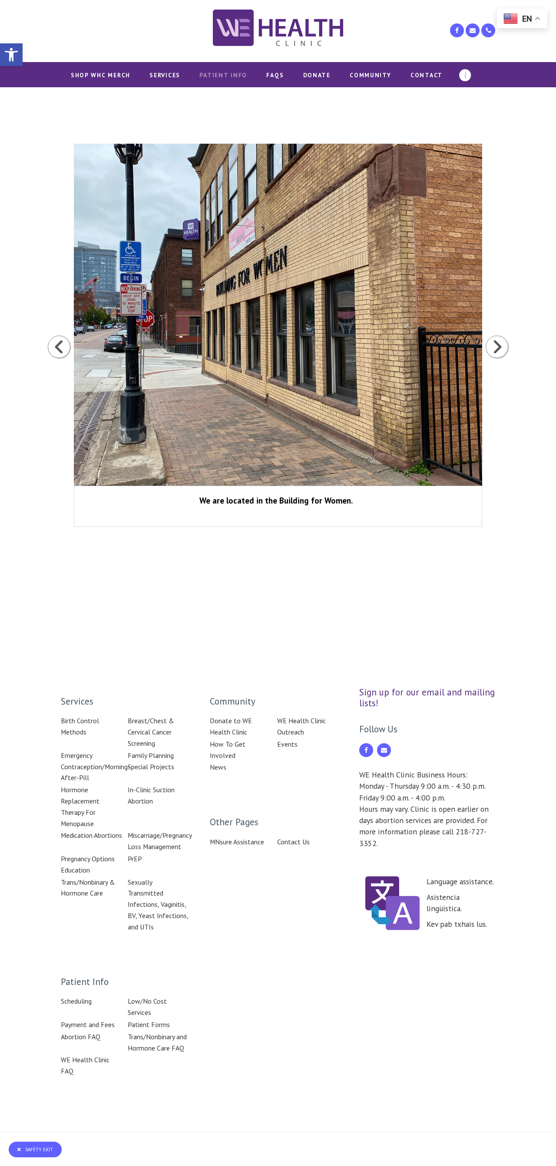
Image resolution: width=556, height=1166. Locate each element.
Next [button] (497, 347)
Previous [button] (59, 347)
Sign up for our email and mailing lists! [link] (427, 697)
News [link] (218, 767)
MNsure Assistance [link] (237, 841)
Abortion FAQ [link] (80, 1036)
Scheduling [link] (76, 1001)
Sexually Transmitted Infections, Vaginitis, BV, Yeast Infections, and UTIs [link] (158, 904)
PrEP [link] (135, 858)
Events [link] (287, 744)
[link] (11, 54)
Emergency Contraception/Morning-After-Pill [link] (95, 766)
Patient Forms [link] (149, 1024)
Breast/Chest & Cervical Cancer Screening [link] (151, 732)
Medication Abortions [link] (91, 835)
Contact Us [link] (293, 841)
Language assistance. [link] (460, 881)
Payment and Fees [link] (88, 1024)
